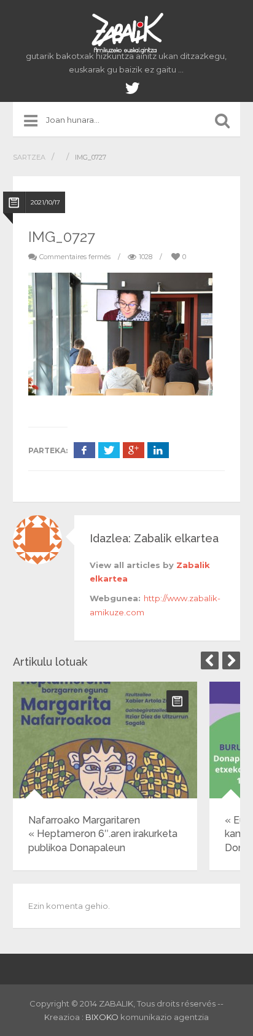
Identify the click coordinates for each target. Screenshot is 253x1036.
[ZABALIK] (126, 33)
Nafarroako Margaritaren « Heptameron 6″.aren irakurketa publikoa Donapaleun (102, 834)
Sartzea (29, 157)
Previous (210, 660)
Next (231, 660)
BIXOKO (102, 1017)
